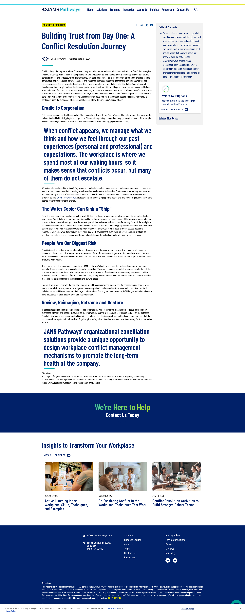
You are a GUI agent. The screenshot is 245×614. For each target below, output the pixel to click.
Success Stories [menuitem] (132, 539)
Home (90, 9)
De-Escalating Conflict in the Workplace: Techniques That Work (122, 503)
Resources (168, 9)
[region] (122, 609)
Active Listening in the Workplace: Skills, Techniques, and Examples (66, 505)
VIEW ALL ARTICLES (54, 455)
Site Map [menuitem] (169, 548)
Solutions (101, 9)
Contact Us (183, 9)
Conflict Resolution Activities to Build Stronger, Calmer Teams (175, 503)
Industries (128, 9)
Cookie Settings (187, 609)
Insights (154, 9)
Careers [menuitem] (169, 544)
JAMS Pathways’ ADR (67, 197)
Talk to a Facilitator (172, 109)
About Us (142, 9)
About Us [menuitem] (129, 544)
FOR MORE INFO (115, 598)
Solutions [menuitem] (129, 535)
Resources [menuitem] (129, 557)
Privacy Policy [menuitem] (172, 535)
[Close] (240, 609)
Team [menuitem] (127, 548)
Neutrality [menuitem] (170, 553)
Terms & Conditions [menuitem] (175, 539)
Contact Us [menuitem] (130, 553)
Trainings (115, 9)
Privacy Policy (10, 611)
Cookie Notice (112, 608)
